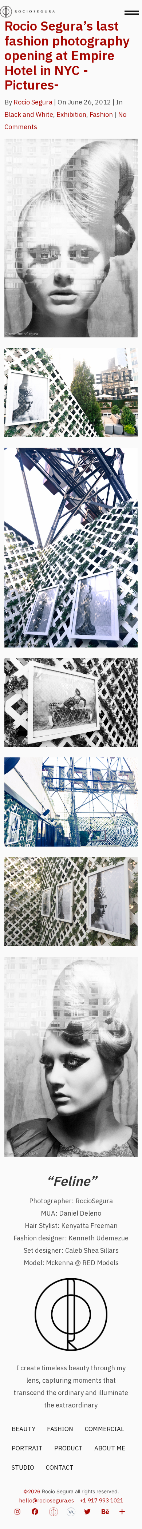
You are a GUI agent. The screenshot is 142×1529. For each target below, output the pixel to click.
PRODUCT (68, 1448)
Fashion (101, 114)
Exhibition (71, 114)
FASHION (60, 1429)
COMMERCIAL (104, 1429)
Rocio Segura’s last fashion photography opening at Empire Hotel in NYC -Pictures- (67, 55)
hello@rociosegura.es (46, 1500)
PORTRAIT (27, 1448)
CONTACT (60, 1467)
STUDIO (23, 1467)
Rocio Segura (32, 102)
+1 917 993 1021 (101, 1500)
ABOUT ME (109, 1448)
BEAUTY (23, 1429)
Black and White (28, 114)
